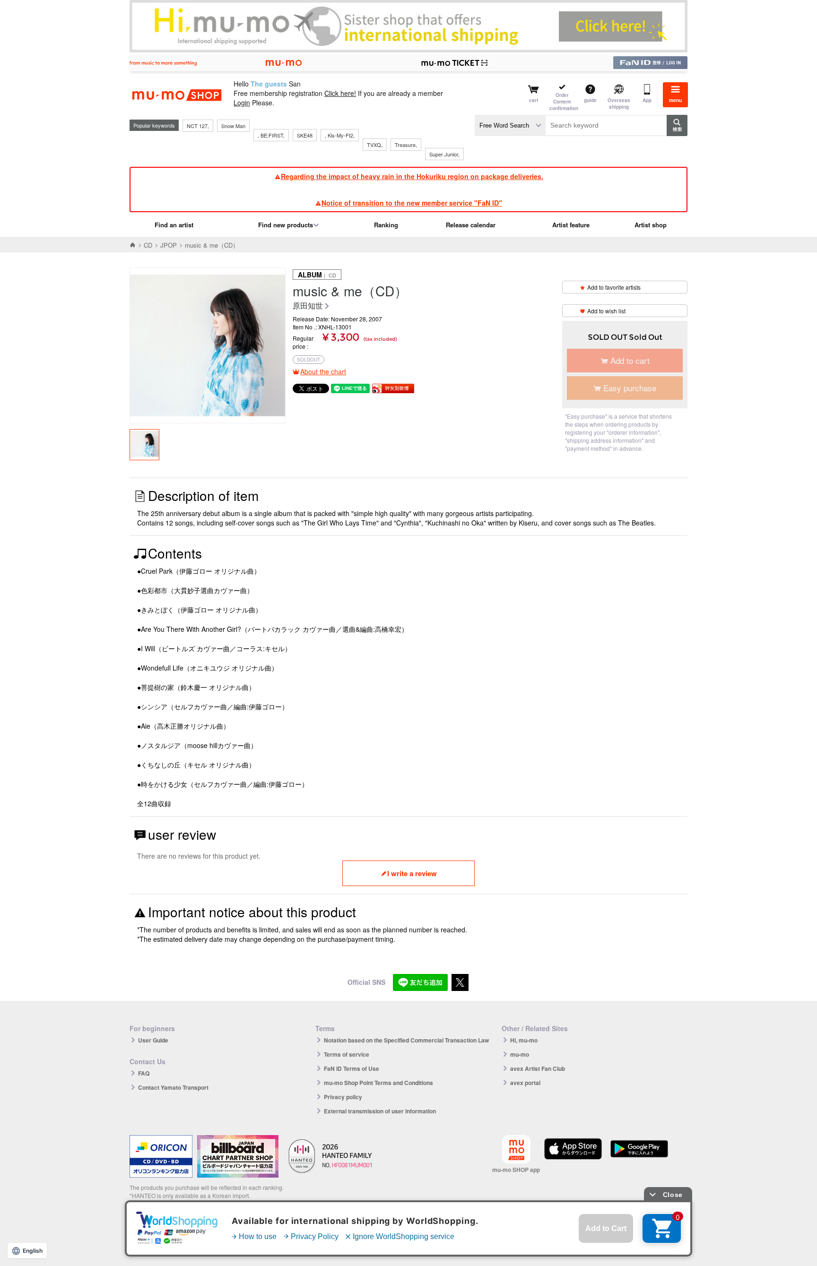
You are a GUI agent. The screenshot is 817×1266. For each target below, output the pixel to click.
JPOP (168, 245)
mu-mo (519, 1054)
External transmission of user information (380, 1111)
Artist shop (650, 224)
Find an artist (174, 224)
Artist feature (571, 224)
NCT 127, (198, 125)
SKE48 (305, 135)
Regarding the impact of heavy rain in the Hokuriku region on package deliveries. (412, 176)
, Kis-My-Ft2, (340, 135)
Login (242, 102)
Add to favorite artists (614, 287)
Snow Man (233, 125)
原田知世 (308, 306)
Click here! (340, 93)
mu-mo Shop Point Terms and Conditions (378, 1082)
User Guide (153, 1040)
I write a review (412, 873)
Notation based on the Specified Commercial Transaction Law (406, 1040)
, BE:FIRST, (271, 135)
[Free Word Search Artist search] (510, 125)
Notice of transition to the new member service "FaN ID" (412, 202)
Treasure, (406, 144)
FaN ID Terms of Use (351, 1068)
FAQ (143, 1073)
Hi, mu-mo (524, 1040)
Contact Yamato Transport (173, 1087)
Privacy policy (343, 1097)
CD (148, 245)
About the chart (323, 371)
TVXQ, (374, 144)
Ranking (386, 224)
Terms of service (346, 1054)
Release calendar (470, 224)
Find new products (285, 224)
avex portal (525, 1082)
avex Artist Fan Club (537, 1068)
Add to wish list (606, 311)
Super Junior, (444, 154)
